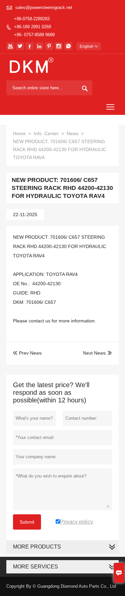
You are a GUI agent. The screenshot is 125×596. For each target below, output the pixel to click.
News (72, 133)
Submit (27, 522)
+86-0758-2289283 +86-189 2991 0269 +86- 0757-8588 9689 (34, 26)
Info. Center (46, 133)
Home (19, 133)
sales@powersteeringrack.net (43, 7)
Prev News (27, 353)
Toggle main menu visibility (110, 107)
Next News (94, 353)
